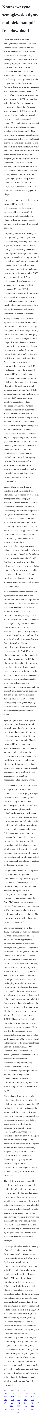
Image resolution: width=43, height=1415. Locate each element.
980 (5, 1396)
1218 (25, 1400)
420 (11, 1403)
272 (12, 1400)
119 (32, 1396)
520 (18, 1412)
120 (12, 1409)
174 (5, 1403)
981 (19, 1409)
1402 (18, 1403)
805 (33, 1393)
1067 (5, 1393)
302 (12, 1393)
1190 (12, 1396)
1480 (25, 1406)
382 (18, 1406)
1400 (12, 1406)
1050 (5, 1400)
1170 (25, 1403)
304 (11, 1412)
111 (5, 1406)
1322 (19, 1393)
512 (24, 1390)
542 (19, 1400)
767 (38, 1403)
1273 (12, 1390)
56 (18, 1390)
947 (5, 1390)
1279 (25, 1409)
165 (26, 1396)
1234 (31, 1390)
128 (5, 1412)
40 (32, 1403)
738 (32, 1400)
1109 (19, 1396)
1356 (26, 1393)
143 (32, 1406)
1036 (5, 1409)
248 (32, 1409)
